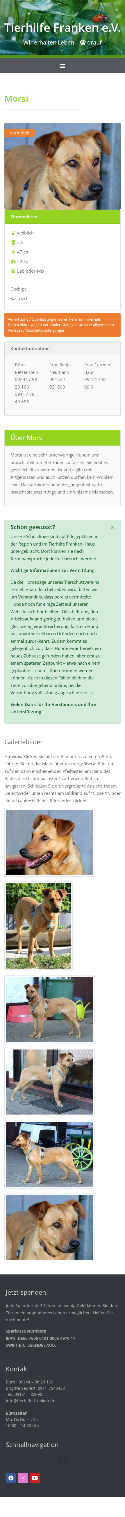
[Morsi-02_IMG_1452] (38, 925)
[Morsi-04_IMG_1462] (49, 1081)
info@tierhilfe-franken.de (30, 1400)
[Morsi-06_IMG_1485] (49, 1154)
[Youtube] (35, 1478)
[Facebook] (11, 1478)
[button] (62, 65)
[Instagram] (23, 1478)
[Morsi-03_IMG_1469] (49, 1009)
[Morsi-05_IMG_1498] (49, 1227)
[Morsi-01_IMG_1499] (49, 842)
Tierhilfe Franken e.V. (62, 27)
